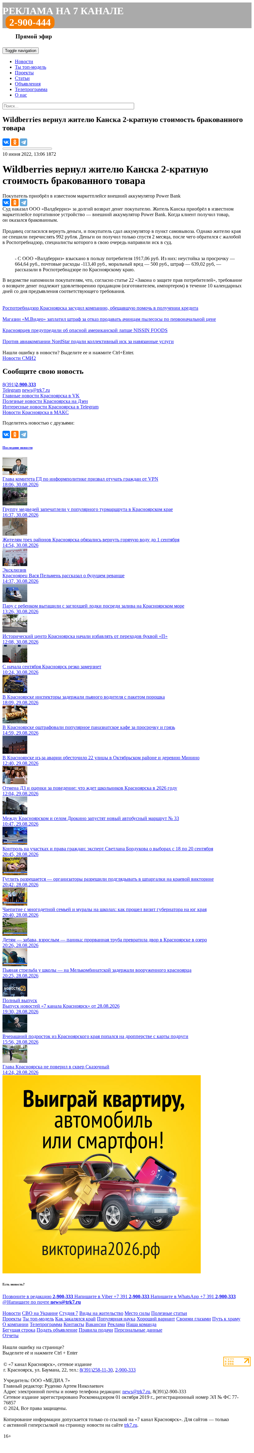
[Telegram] (23, 142)
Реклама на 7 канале (63, 10)
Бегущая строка (18, 1330)
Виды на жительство (101, 1313)
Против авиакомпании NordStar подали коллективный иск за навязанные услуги (88, 341)
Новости (24, 61)
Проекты (24, 72)
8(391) (19, 384)
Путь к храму (226, 1318)
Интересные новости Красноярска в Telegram (50, 406)
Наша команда (141, 1324)
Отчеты (10, 1335)
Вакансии (95, 1324)
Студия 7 (68, 1313)
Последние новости (17, 447)
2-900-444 (30, 22)
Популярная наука (116, 1318)
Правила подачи (96, 1330)
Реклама (116, 1324)
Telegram (11, 390)
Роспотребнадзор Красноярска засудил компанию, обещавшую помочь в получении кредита (100, 308)
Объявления (28, 83)
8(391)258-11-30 (96, 1369)
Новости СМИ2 (19, 358)
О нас (21, 95)
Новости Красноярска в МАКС (35, 412)
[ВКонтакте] (6, 142)
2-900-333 (125, 1369)
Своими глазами (193, 1318)
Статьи (22, 78)
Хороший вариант (156, 1318)
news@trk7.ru (36, 390)
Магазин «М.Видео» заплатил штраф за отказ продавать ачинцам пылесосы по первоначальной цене (109, 319)
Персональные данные (138, 1330)
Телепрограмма (31, 89)
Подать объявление (57, 1330)
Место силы (137, 1313)
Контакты (74, 1324)
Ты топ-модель (30, 67)
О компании (15, 1324)
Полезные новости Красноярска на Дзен (45, 401)
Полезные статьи (169, 1313)
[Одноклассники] (15, 142)
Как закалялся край (75, 1318)
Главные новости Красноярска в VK (41, 395)
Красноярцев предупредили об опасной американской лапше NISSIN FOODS (85, 330)
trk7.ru (130, 1425)
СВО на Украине (40, 1313)
